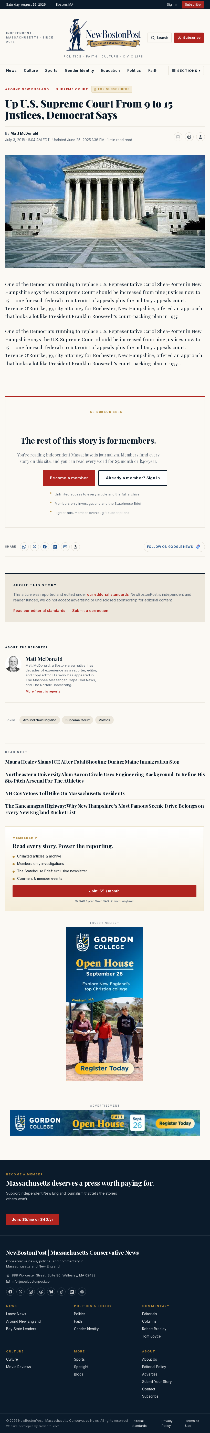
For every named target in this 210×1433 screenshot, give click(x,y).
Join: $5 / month (104, 891)
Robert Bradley (154, 1329)
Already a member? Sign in (133, 477)
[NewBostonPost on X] (20, 1292)
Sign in (172, 4)
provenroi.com (48, 1426)
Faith (153, 70)
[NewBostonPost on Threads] (41, 1292)
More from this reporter (44, 691)
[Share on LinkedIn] (55, 546)
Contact (148, 1389)
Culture (31, 70)
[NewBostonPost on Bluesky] (51, 1292)
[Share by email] (65, 546)
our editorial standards (108, 594)
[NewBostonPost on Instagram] (31, 1292)
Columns (149, 1321)
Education (110, 70)
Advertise (150, 1374)
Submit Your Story (157, 1382)
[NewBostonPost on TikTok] (61, 1292)
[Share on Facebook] (44, 546)
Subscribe (193, 4)
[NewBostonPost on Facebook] (10, 1292)
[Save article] (178, 136)
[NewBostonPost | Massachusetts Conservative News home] (103, 34)
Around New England (27, 89)
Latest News (16, 1314)
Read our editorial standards (39, 610)
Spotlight (81, 1367)
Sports (51, 70)
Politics (134, 70)
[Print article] (189, 136)
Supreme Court (72, 89)
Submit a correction (90, 610)
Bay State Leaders (21, 1329)
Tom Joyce (151, 1336)
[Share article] (200, 136)
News (11, 70)
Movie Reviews (18, 1367)
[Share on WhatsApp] (24, 546)
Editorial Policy (154, 1367)
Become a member (69, 477)
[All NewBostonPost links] (82, 1292)
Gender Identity (79, 70)
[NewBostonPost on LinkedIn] (72, 1292)
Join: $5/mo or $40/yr (32, 1219)
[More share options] (75, 546)
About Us (149, 1359)
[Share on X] (34, 546)
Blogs (78, 1374)
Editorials (149, 1314)
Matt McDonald (24, 133)
